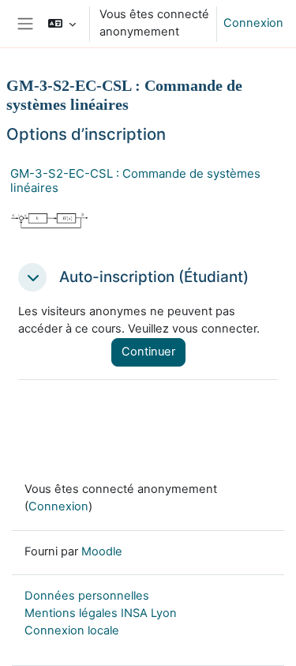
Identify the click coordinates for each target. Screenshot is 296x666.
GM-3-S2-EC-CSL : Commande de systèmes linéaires (135, 180)
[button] (62, 23)
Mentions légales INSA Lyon (100, 613)
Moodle (101, 551)
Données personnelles (86, 596)
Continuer (148, 351)
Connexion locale (71, 630)
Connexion (253, 23)
